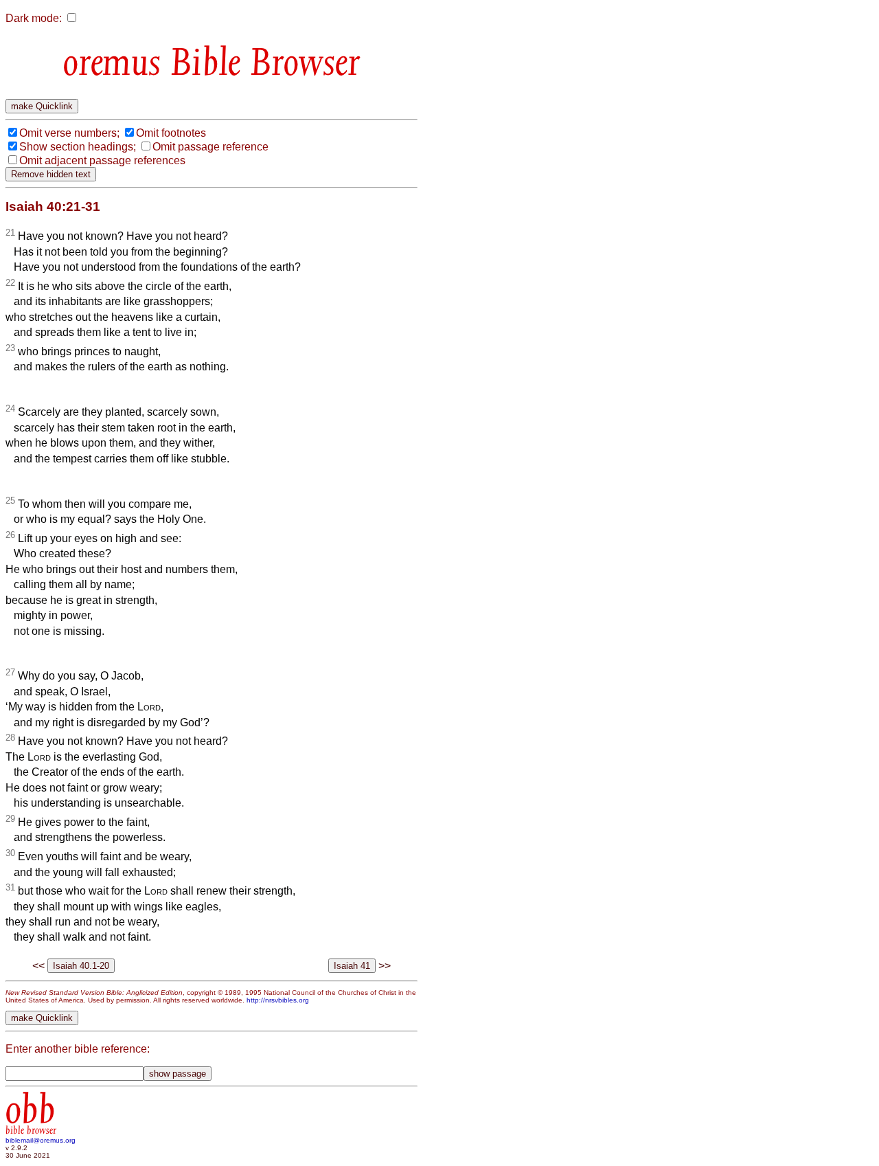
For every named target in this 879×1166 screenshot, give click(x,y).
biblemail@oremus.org (40, 1140)
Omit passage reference (210, 147)
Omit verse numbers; (69, 133)
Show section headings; (77, 147)
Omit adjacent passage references (102, 160)
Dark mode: (33, 18)
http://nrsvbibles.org (278, 1000)
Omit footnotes (171, 133)
